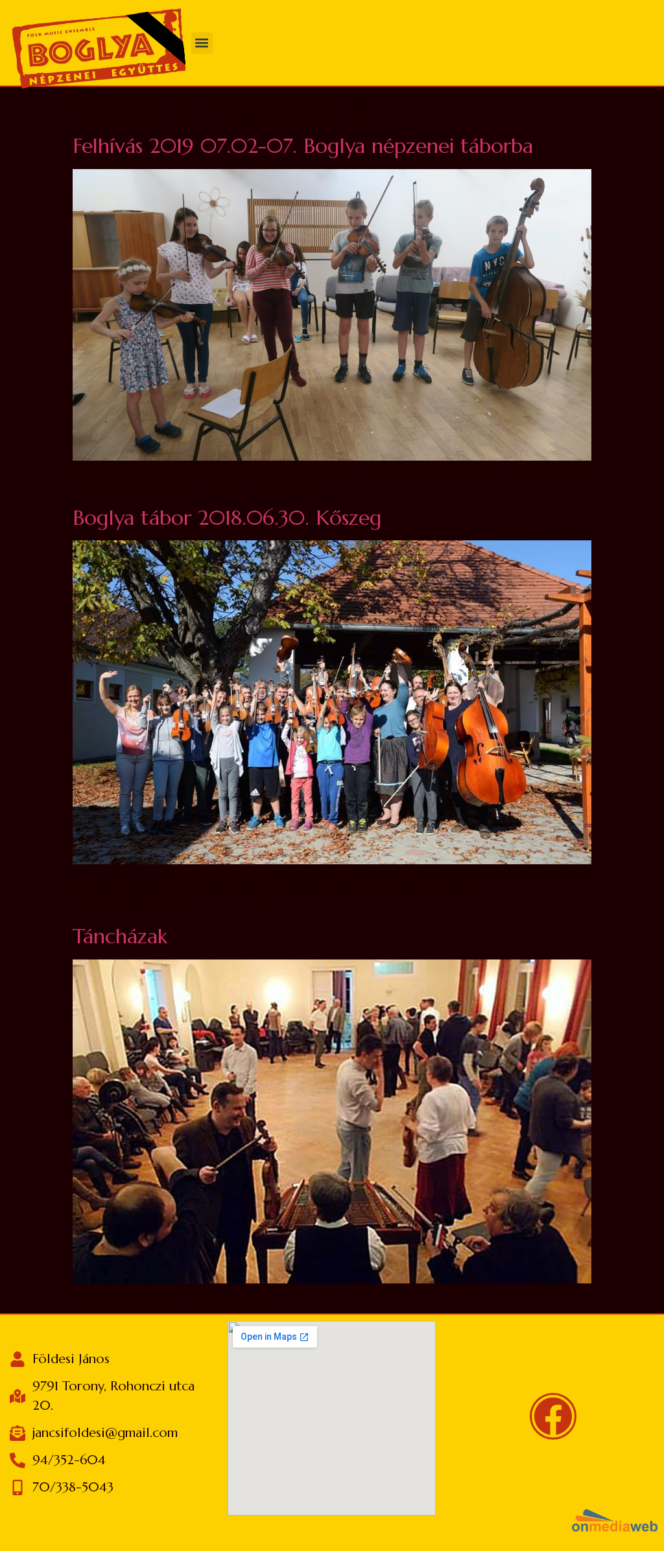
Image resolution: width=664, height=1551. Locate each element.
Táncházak (120, 936)
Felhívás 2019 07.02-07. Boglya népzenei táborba (303, 146)
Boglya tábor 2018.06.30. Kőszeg (227, 518)
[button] (202, 43)
